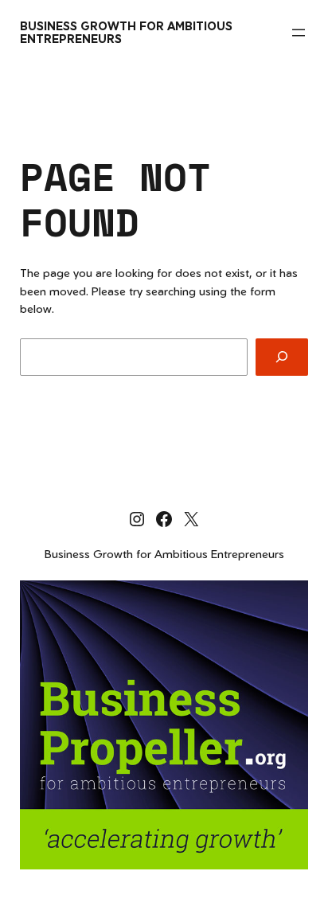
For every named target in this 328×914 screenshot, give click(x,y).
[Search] (282, 357)
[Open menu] (298, 32)
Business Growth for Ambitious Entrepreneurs (126, 32)
